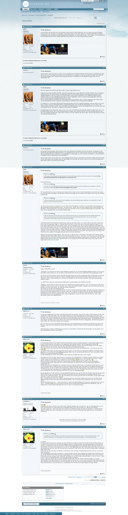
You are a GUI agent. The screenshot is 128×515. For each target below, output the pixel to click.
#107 (104, 308)
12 (97, 17)
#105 (104, 166)
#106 (104, 262)
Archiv (97, 503)
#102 (104, 67)
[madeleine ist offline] (29, 408)
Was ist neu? (33, 9)
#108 (104, 336)
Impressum (52, 513)
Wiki (38, 513)
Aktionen (39, 11)
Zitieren (103, 56)
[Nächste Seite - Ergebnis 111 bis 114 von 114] (100, 18)
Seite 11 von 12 (72, 17)
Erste (80, 18)
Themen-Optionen (100, 23)
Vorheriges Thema (60, 483)
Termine (12, 513)
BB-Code (48, 489)
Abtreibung (29, 21)
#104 (104, 145)
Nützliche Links (45, 11)
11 (95, 17)
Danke (46, 513)
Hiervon (48, 230)
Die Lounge (31, 15)
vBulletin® (62, 509)
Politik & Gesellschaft (41, 15)
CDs (42, 513)
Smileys (47, 491)
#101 (104, 26)
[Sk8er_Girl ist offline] (29, 348)
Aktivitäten (41, 9)
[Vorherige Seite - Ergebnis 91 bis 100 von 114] (82, 18)
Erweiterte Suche (102, 11)
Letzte (102, 18)
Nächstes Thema (68, 483)
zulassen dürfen (55, 239)
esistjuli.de (48, 9)
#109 (104, 398)
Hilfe (103, 1)
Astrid (24, 63)
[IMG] (47, 492)
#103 (104, 84)
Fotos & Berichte (26, 513)
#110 (104, 426)
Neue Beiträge (26, 11)
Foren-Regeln (49, 498)
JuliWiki (56, 9)
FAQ (34, 513)
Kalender (34, 11)
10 (93, 17)
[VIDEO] (47, 494)
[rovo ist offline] (28, 39)
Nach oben (103, 480)
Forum (26, 9)
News (7, 513)
